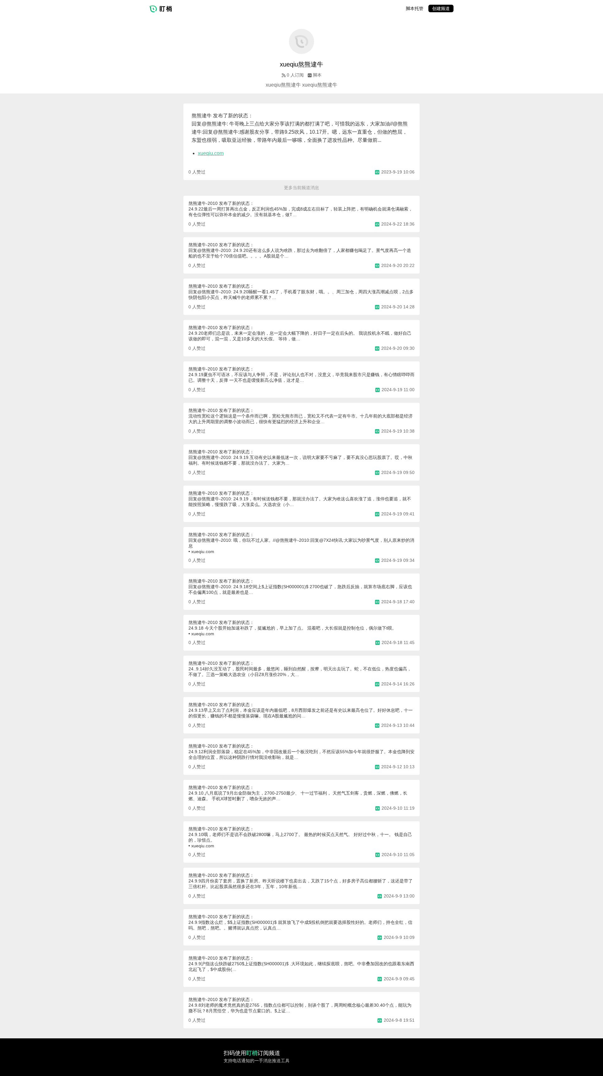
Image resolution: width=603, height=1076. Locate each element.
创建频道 (441, 8)
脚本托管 (414, 8)
